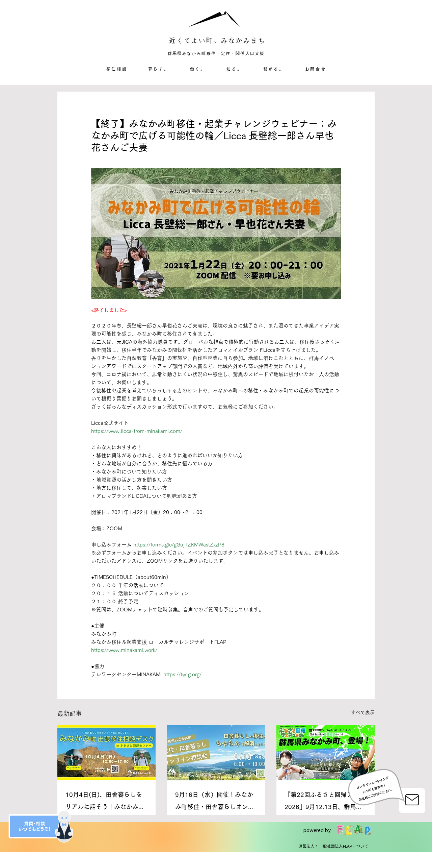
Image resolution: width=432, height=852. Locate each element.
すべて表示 (363, 712)
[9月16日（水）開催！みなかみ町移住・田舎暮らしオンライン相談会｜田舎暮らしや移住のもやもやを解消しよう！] (216, 752)
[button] (158, 69)
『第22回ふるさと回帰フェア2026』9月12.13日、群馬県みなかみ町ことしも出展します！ (325, 802)
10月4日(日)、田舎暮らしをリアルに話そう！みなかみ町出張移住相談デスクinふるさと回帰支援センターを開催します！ (104, 802)
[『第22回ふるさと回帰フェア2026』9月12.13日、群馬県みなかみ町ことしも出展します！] (325, 752)
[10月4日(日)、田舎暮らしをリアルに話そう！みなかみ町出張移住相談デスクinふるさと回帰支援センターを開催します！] (106, 752)
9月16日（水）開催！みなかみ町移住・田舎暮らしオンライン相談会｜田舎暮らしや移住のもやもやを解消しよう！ (214, 802)
